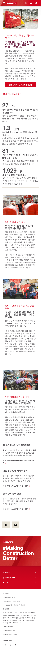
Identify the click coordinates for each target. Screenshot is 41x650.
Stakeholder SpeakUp (10, 634)
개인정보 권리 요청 (9, 630)
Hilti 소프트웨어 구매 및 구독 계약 (14, 605)
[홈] (11, 3)
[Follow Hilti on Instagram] (10, 644)
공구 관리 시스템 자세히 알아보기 (16, 509)
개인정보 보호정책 (9, 597)
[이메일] (15, 524)
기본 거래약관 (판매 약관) (11, 601)
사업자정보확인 (8, 626)
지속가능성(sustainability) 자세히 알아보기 (18, 461)
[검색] (35, 3)
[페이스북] (6, 524)
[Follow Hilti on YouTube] (15, 644)
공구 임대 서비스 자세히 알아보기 (16, 486)
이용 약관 (6, 593)
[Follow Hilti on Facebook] (5, 644)
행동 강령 (6, 609)
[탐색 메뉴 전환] (3, 3)
